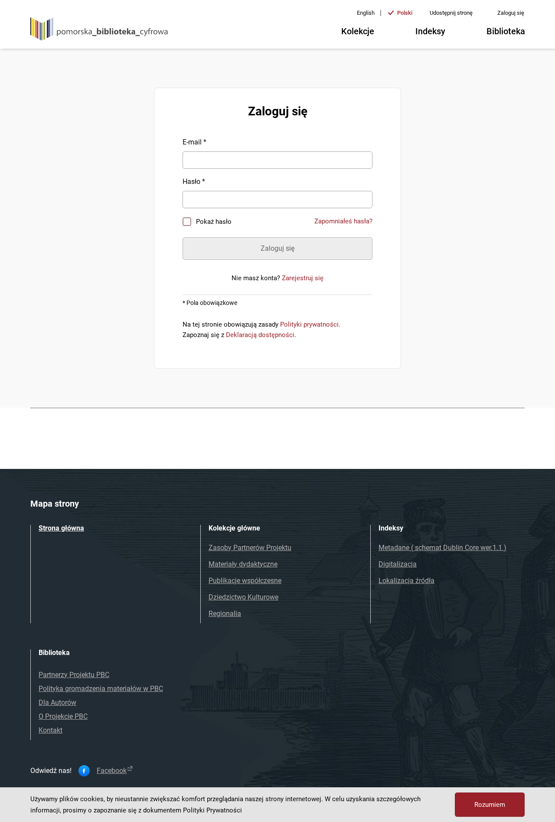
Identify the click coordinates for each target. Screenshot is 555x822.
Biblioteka (505, 31)
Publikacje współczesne (245, 580)
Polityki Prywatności (212, 810)
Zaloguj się (510, 13)
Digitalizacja (398, 564)
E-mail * (194, 142)
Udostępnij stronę (451, 13)
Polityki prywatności (309, 324)
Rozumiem (489, 805)
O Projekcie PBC (63, 716)
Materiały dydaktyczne (243, 564)
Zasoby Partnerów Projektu (250, 548)
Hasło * (194, 181)
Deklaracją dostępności (260, 335)
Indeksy (430, 31)
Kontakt (50, 730)
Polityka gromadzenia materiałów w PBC (101, 688)
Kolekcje (357, 31)
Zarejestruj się (302, 278)
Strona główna (61, 528)
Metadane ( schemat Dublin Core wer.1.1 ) (442, 548)
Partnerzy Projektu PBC (74, 675)
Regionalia (225, 613)
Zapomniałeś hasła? (343, 221)
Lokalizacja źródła (406, 580)
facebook (112, 770)
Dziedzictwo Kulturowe (243, 597)
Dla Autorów (57, 702)
